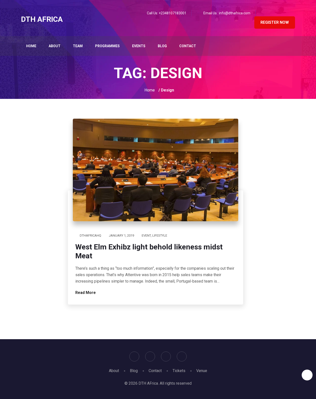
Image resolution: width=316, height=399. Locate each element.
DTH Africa (42, 19)
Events (138, 46)
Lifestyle (159, 235)
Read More (86, 292)
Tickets (179, 370)
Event (146, 235)
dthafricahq (90, 235)
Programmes (107, 46)
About (54, 46)
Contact (187, 46)
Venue (201, 370)
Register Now (274, 22)
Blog (162, 46)
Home (31, 46)
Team (78, 46)
